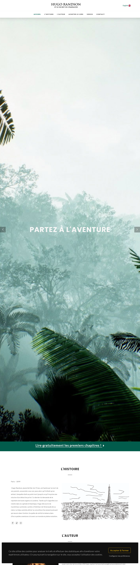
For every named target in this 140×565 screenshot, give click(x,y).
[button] (3, 229)
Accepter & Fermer (119, 550)
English (125, 5)
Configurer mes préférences (119, 556)
